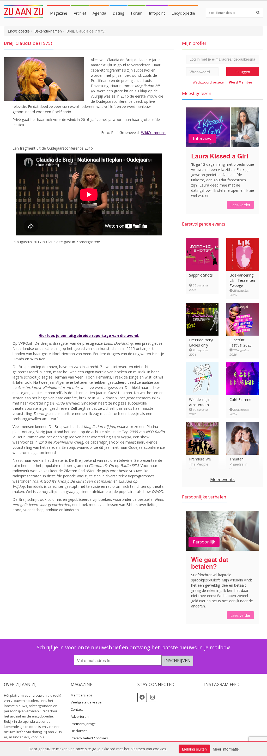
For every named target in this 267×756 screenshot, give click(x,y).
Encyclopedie (183, 13)
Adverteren (80, 716)
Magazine (58, 13)
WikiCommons (153, 132)
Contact (77, 709)
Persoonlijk (204, 542)
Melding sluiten (194, 749)
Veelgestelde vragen (87, 702)
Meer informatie (226, 749)
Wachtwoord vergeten (209, 82)
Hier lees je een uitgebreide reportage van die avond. (89, 335)
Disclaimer (79, 730)
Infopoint (157, 13)
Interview (202, 138)
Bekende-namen (48, 31)
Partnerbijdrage (83, 723)
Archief (80, 13)
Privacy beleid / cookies (89, 738)
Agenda (99, 13)
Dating (118, 13)
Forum (136, 13)
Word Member (240, 82)
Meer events (222, 479)
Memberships (82, 695)
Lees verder (240, 204)
